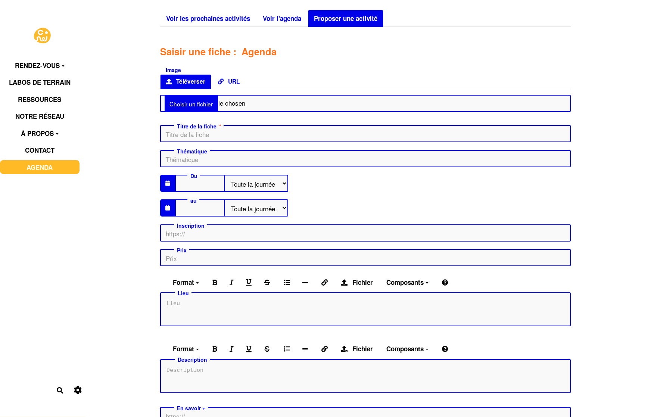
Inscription (191, 225)
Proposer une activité (345, 18)
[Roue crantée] (78, 390)
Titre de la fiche (196, 126)
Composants (406, 282)
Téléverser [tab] (190, 81)
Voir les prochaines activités (208, 18)
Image (173, 69)
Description (192, 359)
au (193, 200)
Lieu (183, 293)
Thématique (192, 151)
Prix (182, 250)
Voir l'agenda (282, 18)
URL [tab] (233, 81)
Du (193, 175)
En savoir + (191, 408)
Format (184, 282)
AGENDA (40, 167)
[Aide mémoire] (445, 282)
